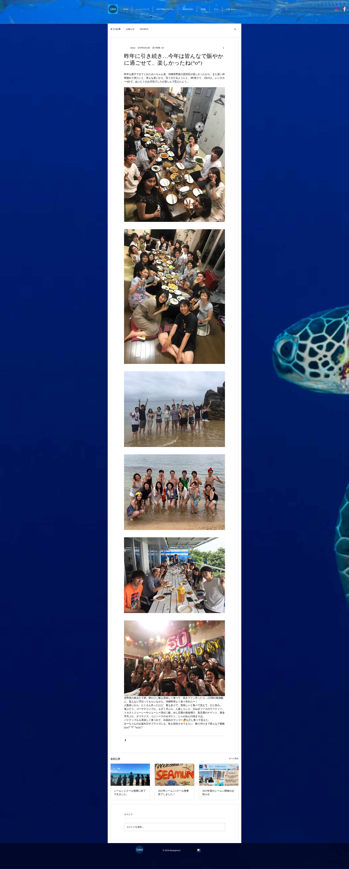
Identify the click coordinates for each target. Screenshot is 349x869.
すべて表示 (234, 759)
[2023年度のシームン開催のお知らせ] (218, 775)
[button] (235, 29)
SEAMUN (144, 29)
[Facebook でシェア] (125, 740)
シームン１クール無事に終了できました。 (130, 792)
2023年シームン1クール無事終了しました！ (173, 792)
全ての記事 (115, 29)
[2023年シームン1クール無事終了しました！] (174, 775)
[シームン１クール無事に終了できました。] (130, 775)
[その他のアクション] (223, 47)
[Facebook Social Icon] (344, 8)
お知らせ (130, 29)
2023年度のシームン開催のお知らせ (218, 792)
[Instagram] (336, 8)
